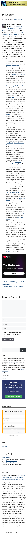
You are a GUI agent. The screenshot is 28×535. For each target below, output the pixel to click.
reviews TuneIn (14, 97)
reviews (22, 213)
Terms (13, 435)
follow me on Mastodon (11, 461)
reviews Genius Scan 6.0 (18, 74)
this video (8, 251)
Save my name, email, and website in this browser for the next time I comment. (14, 334)
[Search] (23, 350)
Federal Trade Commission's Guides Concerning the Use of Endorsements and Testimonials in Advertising (13, 477)
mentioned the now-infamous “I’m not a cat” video (13, 28)
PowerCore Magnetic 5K (12, 192)
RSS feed (4, 446)
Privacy (17, 435)
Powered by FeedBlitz (18, 432)
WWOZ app (19, 122)
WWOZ (8, 114)
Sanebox (4, 378)
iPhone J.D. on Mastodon (11, 462)
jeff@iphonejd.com (6, 457)
